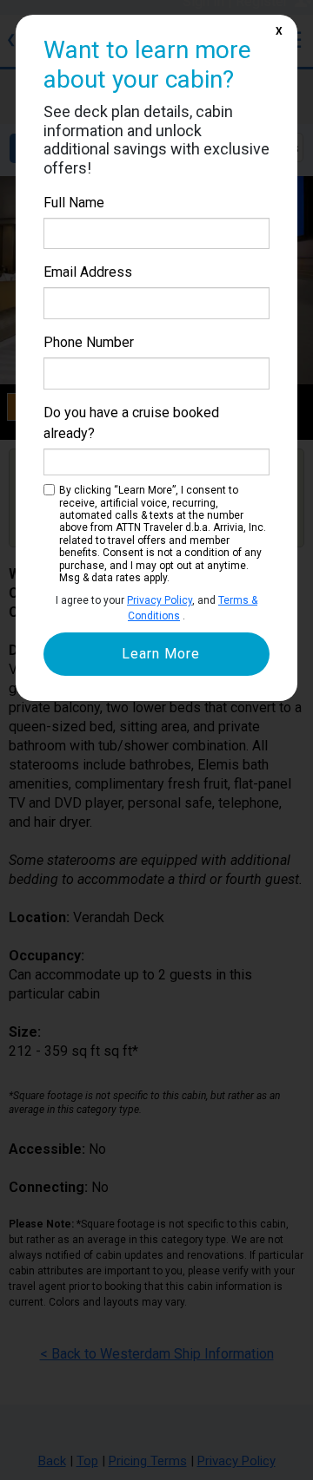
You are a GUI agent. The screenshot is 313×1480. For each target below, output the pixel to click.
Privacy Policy (159, 600)
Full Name (73, 202)
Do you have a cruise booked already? (131, 423)
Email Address (87, 272)
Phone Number (88, 342)
